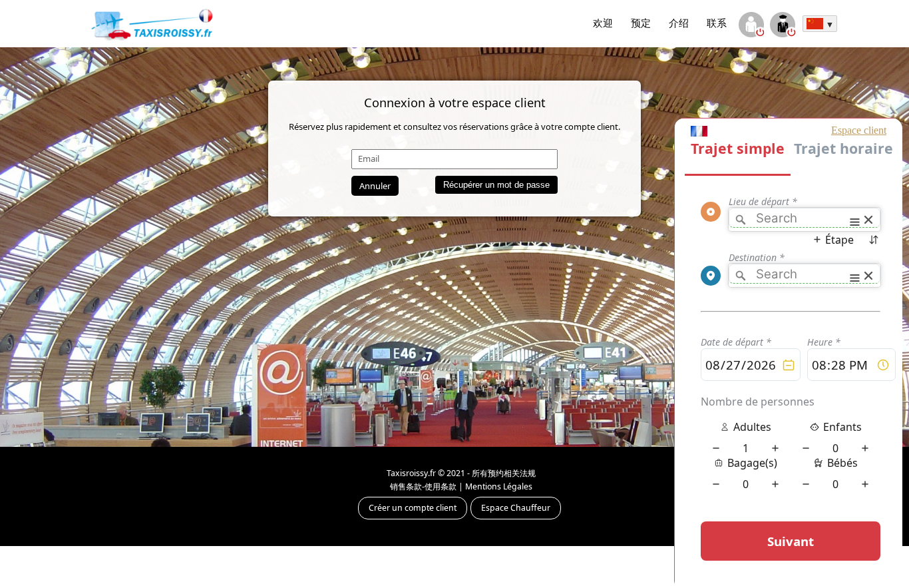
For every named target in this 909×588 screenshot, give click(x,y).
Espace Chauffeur (515, 507)
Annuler (375, 186)
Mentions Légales (498, 486)
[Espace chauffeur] (782, 26)
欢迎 (603, 22)
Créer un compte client (412, 507)
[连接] (751, 26)
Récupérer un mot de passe (496, 185)
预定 (641, 22)
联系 (717, 22)
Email (368, 158)
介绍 (679, 22)
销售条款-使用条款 (423, 486)
